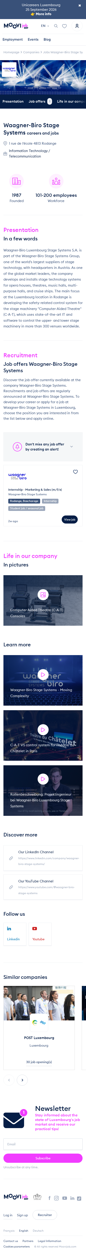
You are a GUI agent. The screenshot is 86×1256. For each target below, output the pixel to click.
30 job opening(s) (39, 1062)
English (23, 1230)
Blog (47, 39)
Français (8, 1230)
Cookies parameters (16, 1246)
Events (33, 39)
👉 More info (41, 14)
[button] (22, 1080)
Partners (27, 1241)
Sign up (22, 1215)
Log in (7, 1215)
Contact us (10, 1241)
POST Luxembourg (39, 1038)
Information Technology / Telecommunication (29, 153)
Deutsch (38, 1230)
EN (43, 26)
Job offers (39, 101)
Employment (13, 39)
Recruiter (45, 1215)
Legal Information (49, 1241)
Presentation (13, 101)
